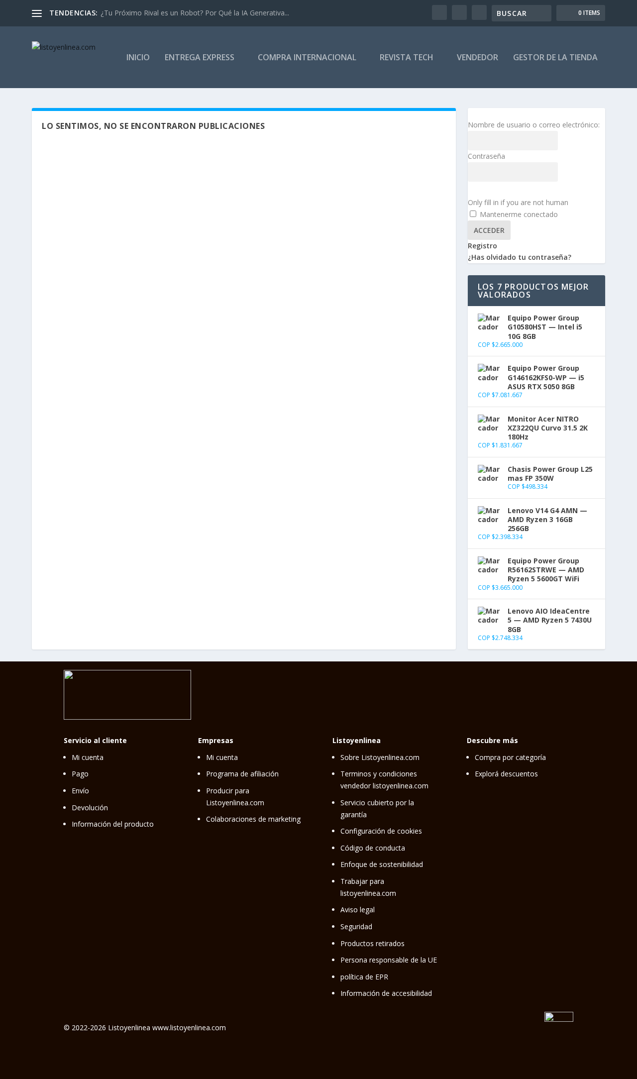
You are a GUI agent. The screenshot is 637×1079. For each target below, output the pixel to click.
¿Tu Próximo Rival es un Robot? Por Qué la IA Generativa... (195, 12)
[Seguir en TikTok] (543, 693)
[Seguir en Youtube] (564, 693)
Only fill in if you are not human (518, 202)
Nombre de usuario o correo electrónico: (534, 124)
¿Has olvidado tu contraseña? (519, 257)
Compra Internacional (307, 58)
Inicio (138, 58)
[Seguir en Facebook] (523, 693)
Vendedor (477, 58)
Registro (482, 245)
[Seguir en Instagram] (502, 693)
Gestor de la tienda (555, 58)
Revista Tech (406, 58)
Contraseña (486, 156)
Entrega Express (199, 58)
